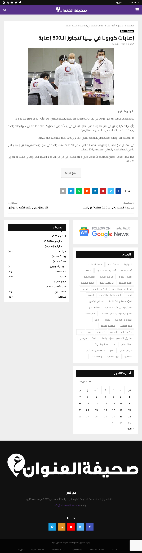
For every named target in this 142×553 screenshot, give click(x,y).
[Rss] (61, 527)
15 (129, 410)
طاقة (94, 338)
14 (80, 403)
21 (80, 410)
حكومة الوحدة (108, 326)
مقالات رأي (60, 291)
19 (96, 410)
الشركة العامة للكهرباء (110, 295)
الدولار (129, 295)
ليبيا (114, 344)
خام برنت (101, 332)
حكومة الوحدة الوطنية (121, 332)
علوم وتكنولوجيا (58, 266)
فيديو (63, 276)
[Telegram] (52, 527)
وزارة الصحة (96, 356)
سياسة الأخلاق (77, 549)
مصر (112, 350)
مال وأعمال (60, 286)
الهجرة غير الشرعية (123, 320)
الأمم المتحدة (125, 283)
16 (120, 410)
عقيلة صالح (126, 344)
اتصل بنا (119, 2)
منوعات (62, 296)
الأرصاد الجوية (106, 277)
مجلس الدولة (101, 344)
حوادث (62, 251)
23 (120, 416)
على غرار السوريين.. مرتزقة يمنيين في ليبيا (108, 207)
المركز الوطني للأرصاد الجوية (118, 307)
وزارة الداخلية (113, 356)
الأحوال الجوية (125, 277)
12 (96, 403)
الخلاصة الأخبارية (37, 549)
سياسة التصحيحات (58, 549)
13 (87, 403)
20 (87, 410)
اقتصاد (88, 270)
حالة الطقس (126, 326)
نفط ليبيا (128, 356)
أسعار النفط (126, 270)
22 (129, 416)
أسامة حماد (113, 264)
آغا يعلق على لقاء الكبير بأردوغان (28, 207)
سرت (81, 332)
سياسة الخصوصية (97, 549)
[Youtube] (71, 527)
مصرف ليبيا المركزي (95, 350)
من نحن (114, 549)
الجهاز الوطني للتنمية (122, 289)
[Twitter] (80, 527)
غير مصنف (60, 271)
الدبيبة (85, 289)
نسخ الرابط (70, 172)
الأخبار (123, 31)
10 (113, 403)
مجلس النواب (125, 350)
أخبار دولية (57, 241)
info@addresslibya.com (66, 505)
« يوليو (130, 428)
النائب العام (90, 313)
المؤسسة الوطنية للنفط (120, 301)
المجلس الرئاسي (96, 301)
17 (113, 410)
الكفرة (91, 295)
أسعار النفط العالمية (106, 270)
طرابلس (83, 338)
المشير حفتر (94, 307)
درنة (90, 332)
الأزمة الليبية (89, 277)
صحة (63, 261)
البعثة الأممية (87, 283)
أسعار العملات (95, 264)
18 (105, 410)
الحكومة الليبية (100, 289)
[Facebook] (90, 527)
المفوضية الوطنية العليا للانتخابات (116, 313)
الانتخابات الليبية (106, 283)
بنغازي (107, 320)
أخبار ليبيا (130, 31)
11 (105, 403)
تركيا (97, 320)
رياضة (63, 256)
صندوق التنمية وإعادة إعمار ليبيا (117, 338)
